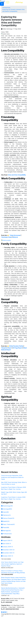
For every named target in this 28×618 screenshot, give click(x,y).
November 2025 (8, 553)
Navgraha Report (6, 348)
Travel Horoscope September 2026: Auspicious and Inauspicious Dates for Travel (12, 477)
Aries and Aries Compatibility (17, 175)
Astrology (7, 509)
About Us (4, 571)
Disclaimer (4, 572)
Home (4, 7)
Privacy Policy (18, 571)
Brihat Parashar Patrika (16, 346)
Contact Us (10, 571)
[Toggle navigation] (3, 2)
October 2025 (7, 556)
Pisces (8, 566)
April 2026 (6, 543)
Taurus (6, 562)
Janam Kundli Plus (20, 577)
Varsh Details (8, 583)
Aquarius (3, 566)
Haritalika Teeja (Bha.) (13, 593)
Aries (3, 562)
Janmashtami (10, 590)
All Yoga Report (17, 348)
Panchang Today (6, 237)
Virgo (22, 562)
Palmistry (7, 515)
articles (8, 7)
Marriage (7, 530)
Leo (19, 562)
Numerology (8, 506)
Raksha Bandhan (6, 588)
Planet (6, 527)
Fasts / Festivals (9, 524)
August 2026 (7, 540)
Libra (2, 564)
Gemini (11, 562)
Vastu (6, 512)
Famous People (8, 518)
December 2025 (8, 550)
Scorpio (7, 564)
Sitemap (22, 572)
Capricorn (19, 564)
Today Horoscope (15, 235)
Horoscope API (12, 572)
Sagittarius (12, 564)
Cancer (15, 562)
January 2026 (7, 546)
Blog (18, 572)
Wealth (6, 521)
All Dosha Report (17, 579)
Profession (7, 533)
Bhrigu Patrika (16, 581)
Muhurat (15, 237)
